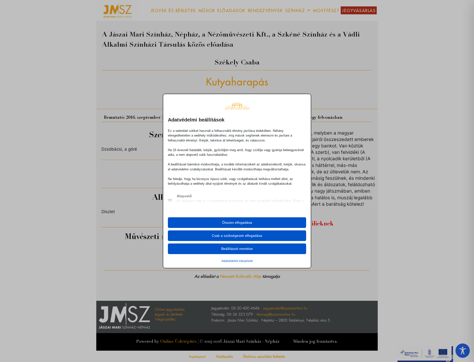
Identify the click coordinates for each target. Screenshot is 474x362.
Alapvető (184, 196)
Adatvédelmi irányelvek (237, 261)
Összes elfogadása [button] (237, 222)
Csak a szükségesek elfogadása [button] (237, 236)
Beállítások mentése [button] (237, 249)
